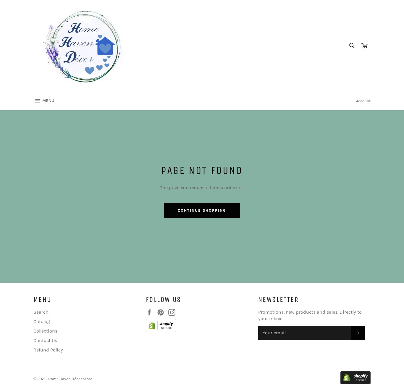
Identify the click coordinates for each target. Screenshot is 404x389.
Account (363, 101)
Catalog (41, 321)
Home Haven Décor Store (70, 379)
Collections (45, 331)
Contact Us (45, 340)
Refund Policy (48, 350)
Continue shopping (202, 210)
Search (41, 312)
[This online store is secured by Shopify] (199, 326)
